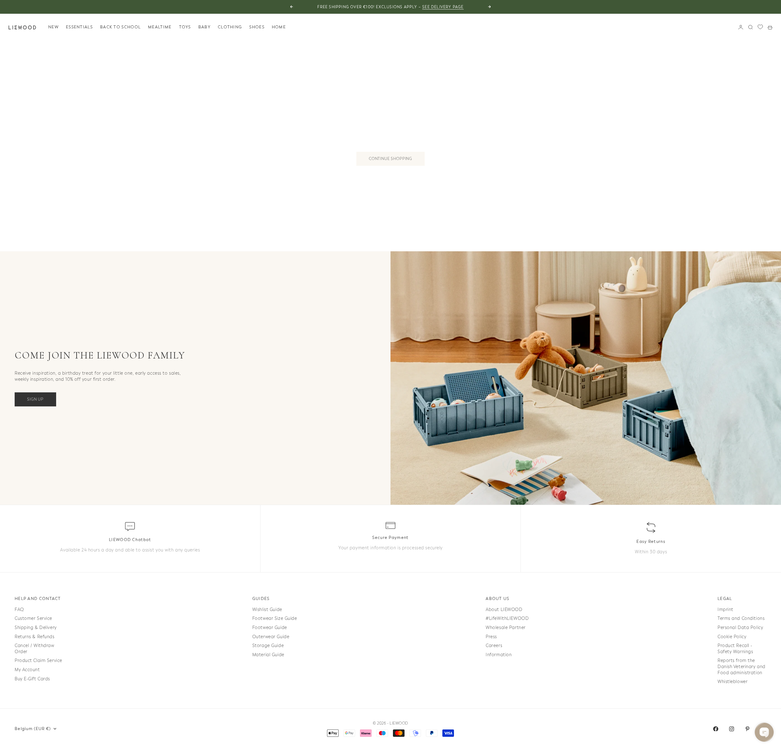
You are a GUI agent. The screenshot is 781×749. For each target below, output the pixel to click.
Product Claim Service (38, 661)
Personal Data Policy (740, 628)
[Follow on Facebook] (716, 729)
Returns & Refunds (35, 637)
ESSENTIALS (79, 27)
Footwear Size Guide (274, 618)
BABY (204, 27)
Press (491, 637)
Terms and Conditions (741, 618)
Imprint (725, 610)
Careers (494, 646)
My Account (27, 670)
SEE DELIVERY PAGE (442, 7)
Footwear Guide (269, 628)
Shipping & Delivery (36, 628)
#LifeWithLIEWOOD (507, 618)
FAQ (19, 610)
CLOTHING (230, 27)
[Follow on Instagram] (732, 729)
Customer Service (33, 618)
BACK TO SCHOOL (120, 27)
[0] (760, 26)
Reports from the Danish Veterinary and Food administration (741, 666)
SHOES (257, 27)
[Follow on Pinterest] (747, 729)
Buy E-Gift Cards (32, 679)
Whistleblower (732, 682)
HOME (279, 27)
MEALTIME (159, 27)
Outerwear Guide (270, 637)
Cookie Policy (732, 637)
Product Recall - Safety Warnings (735, 649)
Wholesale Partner (506, 628)
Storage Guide (268, 646)
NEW (53, 27)
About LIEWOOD (504, 610)
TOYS (185, 27)
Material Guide (268, 655)
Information (499, 655)
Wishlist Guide (267, 610)
